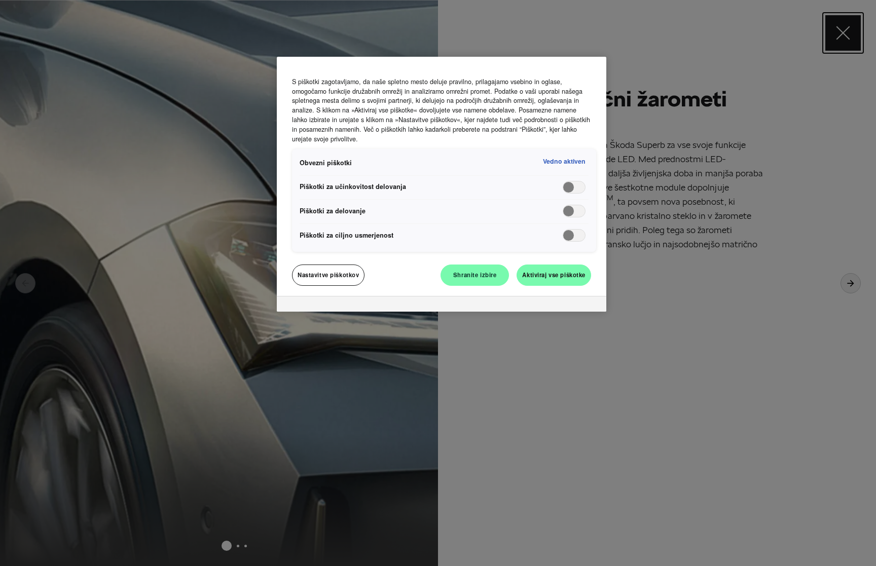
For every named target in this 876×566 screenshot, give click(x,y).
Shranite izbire (475, 275)
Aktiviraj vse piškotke (554, 275)
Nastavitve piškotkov (328, 275)
